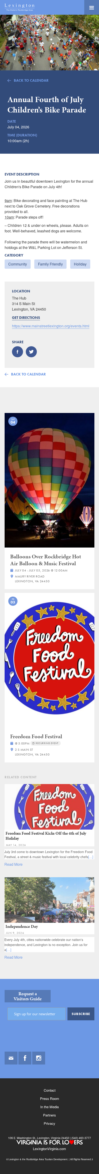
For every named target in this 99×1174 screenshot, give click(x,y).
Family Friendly (50, 264)
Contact (49, 1090)
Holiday (80, 264)
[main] (49, 497)
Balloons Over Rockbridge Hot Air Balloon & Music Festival (45, 560)
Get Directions (26, 317)
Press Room (49, 1098)
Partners (49, 1115)
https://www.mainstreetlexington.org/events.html (50, 326)
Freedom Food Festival (36, 736)
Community (17, 264)
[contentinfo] (49, 1076)
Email (11, 1058)
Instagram (38, 1058)
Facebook (24, 1058)
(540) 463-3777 (81, 1138)
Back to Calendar (31, 80)
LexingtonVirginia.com (49, 1148)
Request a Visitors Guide (28, 996)
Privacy (49, 1123)
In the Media (49, 1106)
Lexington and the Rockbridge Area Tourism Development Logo (20, 7)
